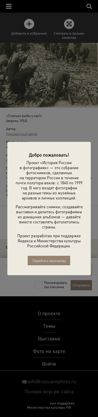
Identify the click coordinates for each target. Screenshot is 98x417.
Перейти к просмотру (49, 260)
